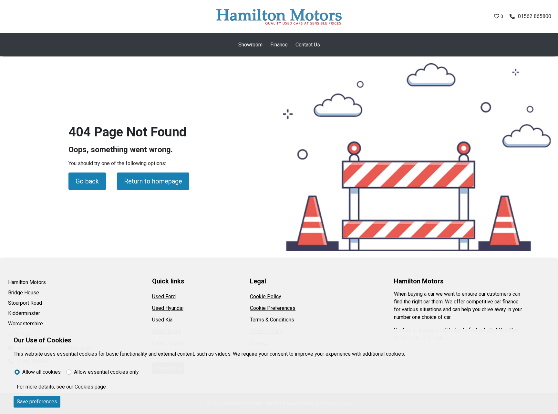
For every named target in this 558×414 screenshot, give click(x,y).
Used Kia (162, 320)
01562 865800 (534, 16)
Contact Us (307, 45)
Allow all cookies (41, 372)
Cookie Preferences (272, 308)
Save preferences (37, 402)
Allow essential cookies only (106, 372)
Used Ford (164, 296)
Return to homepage (153, 181)
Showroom (250, 45)
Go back (87, 181)
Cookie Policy (265, 296)
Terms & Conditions (272, 320)
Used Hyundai (167, 308)
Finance (279, 45)
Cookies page (90, 387)
